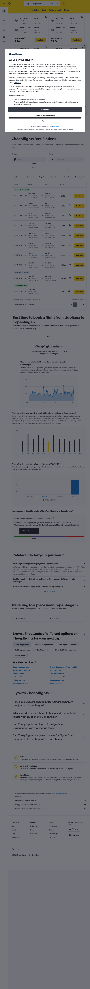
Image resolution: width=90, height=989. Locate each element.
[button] (45, 109)
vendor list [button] (17, 82)
